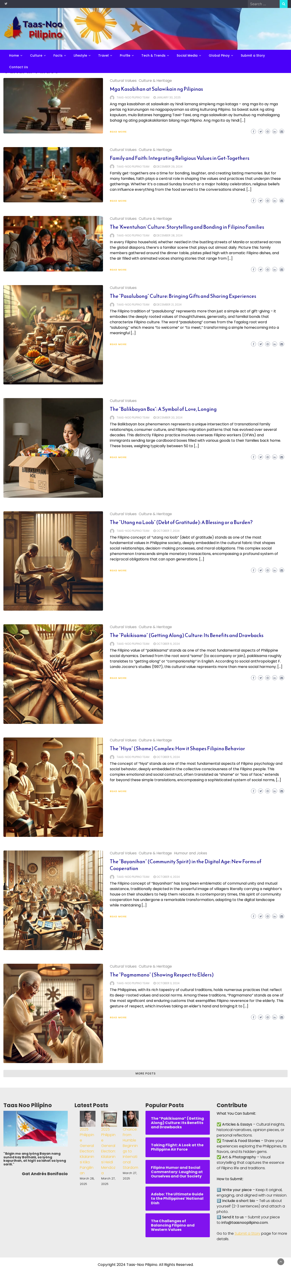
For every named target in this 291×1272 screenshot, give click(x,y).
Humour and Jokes (190, 853)
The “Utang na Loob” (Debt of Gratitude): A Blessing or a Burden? (181, 522)
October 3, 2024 (168, 983)
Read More (118, 131)
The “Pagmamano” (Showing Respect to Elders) (162, 974)
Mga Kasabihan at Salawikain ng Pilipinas (156, 89)
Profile (125, 55)
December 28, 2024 (169, 235)
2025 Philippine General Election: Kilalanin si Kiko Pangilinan (87, 1151)
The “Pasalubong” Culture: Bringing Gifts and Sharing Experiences (183, 296)
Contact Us (18, 67)
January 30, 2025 (168, 97)
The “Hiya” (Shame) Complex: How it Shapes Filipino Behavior (177, 748)
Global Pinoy (219, 55)
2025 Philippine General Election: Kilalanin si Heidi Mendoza (108, 1151)
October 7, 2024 (168, 531)
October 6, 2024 (168, 644)
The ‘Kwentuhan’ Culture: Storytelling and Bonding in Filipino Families (187, 227)
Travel (103, 55)
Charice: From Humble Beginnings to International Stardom (130, 1148)
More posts (145, 1073)
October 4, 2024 (168, 877)
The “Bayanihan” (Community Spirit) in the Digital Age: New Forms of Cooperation (185, 865)
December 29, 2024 (169, 166)
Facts (58, 55)
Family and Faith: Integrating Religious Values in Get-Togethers (179, 158)
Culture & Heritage (155, 80)
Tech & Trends (153, 55)
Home (14, 55)
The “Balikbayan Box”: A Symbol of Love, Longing (163, 409)
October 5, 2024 (168, 757)
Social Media (187, 55)
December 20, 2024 (169, 417)
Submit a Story (253, 55)
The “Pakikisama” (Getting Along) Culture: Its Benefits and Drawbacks (186, 635)
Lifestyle (80, 55)
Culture (36, 55)
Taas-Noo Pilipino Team (133, 97)
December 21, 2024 (169, 304)
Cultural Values (123, 80)
